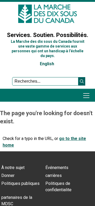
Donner (8, 175)
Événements (56, 167)
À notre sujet (13, 167)
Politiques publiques (20, 183)
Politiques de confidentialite (58, 186)
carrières (53, 175)
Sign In (9, 22)
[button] (81, 81)
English (47, 63)
